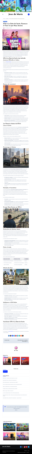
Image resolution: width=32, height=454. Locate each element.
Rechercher (16, 368)
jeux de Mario (11, 331)
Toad (17, 350)
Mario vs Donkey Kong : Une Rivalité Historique (10, 386)
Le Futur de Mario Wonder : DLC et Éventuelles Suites (11, 392)
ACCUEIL (25, 450)
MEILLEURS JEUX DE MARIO (22, 452)
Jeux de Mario (15, 14)
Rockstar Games (8, 61)
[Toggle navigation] (2, 14)
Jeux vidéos (5, 21)
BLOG (28, 450)
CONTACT (27, 452)
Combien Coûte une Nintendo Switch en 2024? (10, 388)
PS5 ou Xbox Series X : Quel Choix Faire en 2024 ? (10, 382)
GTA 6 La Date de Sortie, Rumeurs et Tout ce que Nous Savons (12, 384)
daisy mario (24, 361)
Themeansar (4, 452)
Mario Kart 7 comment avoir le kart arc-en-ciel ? (10, 378)
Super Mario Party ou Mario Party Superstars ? (10, 380)
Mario (14, 359)
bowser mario (7, 340)
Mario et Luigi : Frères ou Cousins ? (8, 390)
